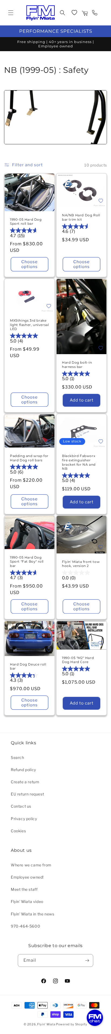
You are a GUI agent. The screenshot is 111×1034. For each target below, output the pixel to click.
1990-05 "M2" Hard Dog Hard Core (78, 660)
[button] (11, 13)
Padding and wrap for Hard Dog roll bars (29, 458)
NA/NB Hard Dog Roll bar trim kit (81, 217)
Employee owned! (27, 877)
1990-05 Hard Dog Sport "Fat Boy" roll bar (27, 561)
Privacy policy (24, 818)
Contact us (21, 806)
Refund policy (23, 769)
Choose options (29, 264)
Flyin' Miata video (27, 901)
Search (17, 757)
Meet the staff (24, 889)
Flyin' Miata (46, 1024)
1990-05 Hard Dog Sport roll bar (26, 221)
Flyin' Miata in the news (32, 914)
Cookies (18, 830)
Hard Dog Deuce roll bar (28, 666)
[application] (95, 1018)
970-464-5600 (25, 926)
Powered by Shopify (71, 1024)
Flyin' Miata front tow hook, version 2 (81, 564)
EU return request (27, 794)
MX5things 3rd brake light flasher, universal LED (29, 324)
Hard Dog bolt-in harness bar (77, 364)
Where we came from (31, 865)
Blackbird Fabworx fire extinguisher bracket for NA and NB (79, 462)
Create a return (25, 781)
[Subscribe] (87, 960)
